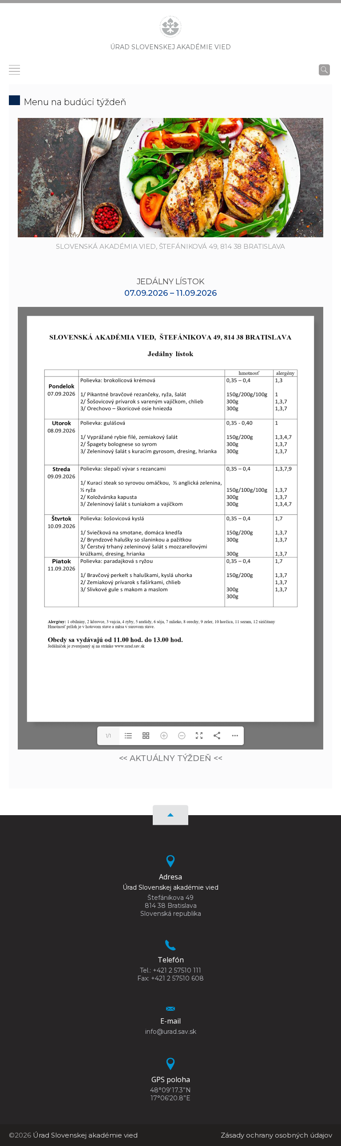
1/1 (108, 735)
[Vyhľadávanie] (324, 69)
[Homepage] (170, 29)
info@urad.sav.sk (170, 1032)
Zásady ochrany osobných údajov (276, 1135)
